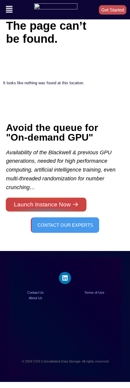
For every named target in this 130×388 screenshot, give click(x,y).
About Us (35, 298)
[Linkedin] (65, 278)
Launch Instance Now (42, 204)
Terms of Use (94, 292)
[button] (9, 9)
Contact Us (35, 292)
